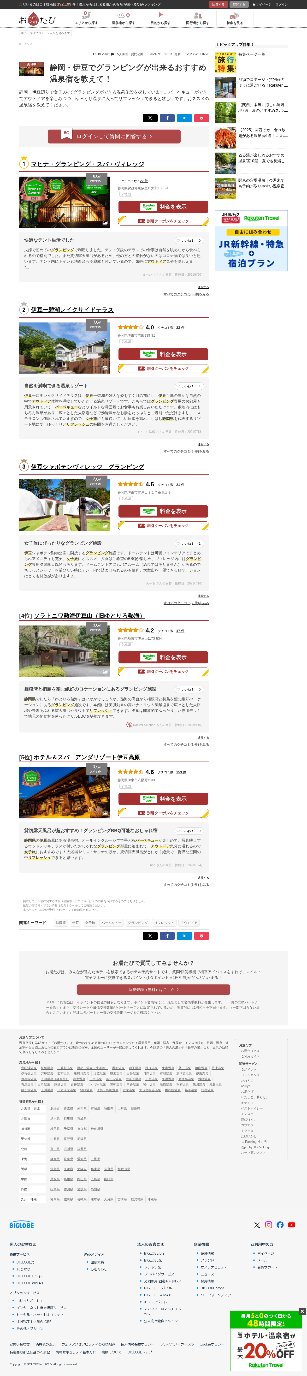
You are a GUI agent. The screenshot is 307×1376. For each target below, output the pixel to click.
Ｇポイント (249, 1069)
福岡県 (55, 1199)
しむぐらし (99, 1269)
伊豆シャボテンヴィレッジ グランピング (87, 467)
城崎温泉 (204, 1079)
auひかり (23, 1269)
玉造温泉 (133, 1084)
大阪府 (82, 1169)
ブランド (207, 1260)
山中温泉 (95, 1079)
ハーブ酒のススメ (253, 1153)
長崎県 (82, 1199)
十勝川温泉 (65, 1068)
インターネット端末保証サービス (42, 1307)
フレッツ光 (152, 1267)
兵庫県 (95, 1169)
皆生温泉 (149, 1084)
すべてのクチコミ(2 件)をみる (186, 603)
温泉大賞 (97, 1262)
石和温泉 (166, 1073)
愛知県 (82, 1159)
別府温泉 (182, 1084)
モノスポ (247, 1114)
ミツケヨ (247, 1130)
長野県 (68, 1139)
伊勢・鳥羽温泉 (107, 1090)
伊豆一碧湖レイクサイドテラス (72, 309)
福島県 (135, 1108)
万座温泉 (47, 1073)
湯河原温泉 (184, 1073)
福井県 (82, 1149)
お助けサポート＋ (30, 1300)
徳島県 (55, 1189)
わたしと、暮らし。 (255, 1097)
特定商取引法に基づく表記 (30, 1352)
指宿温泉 (207, 1090)
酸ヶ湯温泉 (29, 1090)
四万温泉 (63, 1073)
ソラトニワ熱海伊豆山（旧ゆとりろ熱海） (89, 615)
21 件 (180, 485)
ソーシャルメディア (216, 1295)
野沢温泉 (116, 1073)
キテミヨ (247, 1103)
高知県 (95, 1189)
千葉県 (68, 1129)
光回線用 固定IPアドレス (163, 1281)
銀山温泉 (201, 1068)
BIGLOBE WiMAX (30, 1283)
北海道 (55, 1108)
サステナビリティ (214, 1267)
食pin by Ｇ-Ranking (255, 1147)
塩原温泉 (100, 1073)
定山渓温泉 (29, 1068)
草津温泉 (218, 1068)
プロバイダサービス (159, 1274)
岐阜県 (68, 1159)
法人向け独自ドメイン (161, 1320)
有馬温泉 (27, 1084)
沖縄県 (152, 1199)
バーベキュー (111, 923)
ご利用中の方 (261, 1244)
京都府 (68, 1169)
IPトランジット (155, 1301)
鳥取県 (55, 1179)
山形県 (122, 1108)
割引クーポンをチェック (168, 221)
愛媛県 (82, 1189)
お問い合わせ (20, 1344)
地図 (127, 194)
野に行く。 (249, 1119)
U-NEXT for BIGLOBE (34, 1321)
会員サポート (267, 1267)
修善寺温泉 (29, 1079)
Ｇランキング (250, 1075)
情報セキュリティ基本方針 (76, 1352)
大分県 (108, 1199)
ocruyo (245, 1086)
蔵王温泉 (184, 1068)
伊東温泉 (202, 1073)
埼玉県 (55, 1129)
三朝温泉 (116, 1084)
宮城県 (95, 1108)
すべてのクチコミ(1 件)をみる (186, 744)
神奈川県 (97, 1129)
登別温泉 (47, 1068)
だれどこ (247, 1080)
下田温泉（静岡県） (55, 1079)
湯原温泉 (166, 1084)
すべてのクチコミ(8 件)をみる (186, 294)
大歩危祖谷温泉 (150, 1090)
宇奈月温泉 (133, 1079)
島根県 (68, 1179)
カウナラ (247, 1125)
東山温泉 (168, 1068)
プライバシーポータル (177, 1344)
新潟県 (82, 1139)
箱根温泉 (86, 1090)
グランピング (138, 923)
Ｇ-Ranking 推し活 (254, 1142)
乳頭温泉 (118, 1068)
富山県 (55, 1149)
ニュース (207, 1274)
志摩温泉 (129, 1090)
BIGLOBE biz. (154, 1253)
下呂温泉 (151, 1079)
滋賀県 (55, 1169)
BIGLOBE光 (25, 1262)
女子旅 (90, 923)
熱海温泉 (191, 1090)
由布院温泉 (173, 1090)
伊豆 (75, 923)
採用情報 (207, 1281)
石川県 (68, 1149)
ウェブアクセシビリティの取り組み (88, 1344)
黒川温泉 (199, 1084)
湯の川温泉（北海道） (92, 1068)
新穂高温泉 (186, 1079)
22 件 (144, 181)
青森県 (68, 1108)
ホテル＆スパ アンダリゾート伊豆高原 (87, 757)
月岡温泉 (149, 1073)
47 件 (180, 631)
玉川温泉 (47, 1090)
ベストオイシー (252, 1108)
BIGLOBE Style (212, 1288)
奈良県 (108, 1169)
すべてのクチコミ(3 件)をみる (186, 451)
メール (262, 1260)
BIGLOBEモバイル (30, 1276)
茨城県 (82, 1118)
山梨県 (55, 1139)
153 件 (181, 772)
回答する (218, 4)
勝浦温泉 (60, 1084)
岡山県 (82, 1179)
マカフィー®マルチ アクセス (163, 1311)
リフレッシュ (164, 923)
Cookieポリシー (212, 1344)
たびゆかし (249, 1136)
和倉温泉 (79, 1079)
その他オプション (30, 1328)
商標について (112, 1352)
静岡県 (61, 923)
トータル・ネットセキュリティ (40, 1314)
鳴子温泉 (135, 1068)
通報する (203, 287)
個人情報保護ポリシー (137, 1344)
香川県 (68, 1189)
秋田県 (108, 1108)
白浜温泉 (44, 1084)
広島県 (95, 1179)
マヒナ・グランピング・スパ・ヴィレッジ (87, 164)
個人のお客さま (23, 1244)
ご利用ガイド (250, 1056)
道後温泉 (77, 1084)
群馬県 (68, 1118)
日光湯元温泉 (66, 1090)
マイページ (264, 4)
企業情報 (201, 1244)
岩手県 (82, 1108)
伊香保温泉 (29, 1073)
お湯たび (247, 1091)
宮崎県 (122, 1199)
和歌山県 (124, 1169)
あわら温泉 (114, 1079)
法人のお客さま (150, 1244)
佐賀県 (68, 1199)
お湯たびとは (250, 1051)
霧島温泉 (215, 1084)
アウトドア (189, 923)
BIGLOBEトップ (140, 1352)
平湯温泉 (168, 1079)
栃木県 (55, 1118)
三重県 (95, 1159)
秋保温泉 (151, 1068)
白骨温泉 (133, 1073)
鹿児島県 (137, 1199)
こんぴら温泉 (96, 1084)
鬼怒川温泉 (81, 1073)
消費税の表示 (45, 1344)
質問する (239, 4)
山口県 (108, 1179)
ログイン (281, 4)
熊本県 (95, 1199)
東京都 (82, 1129)
